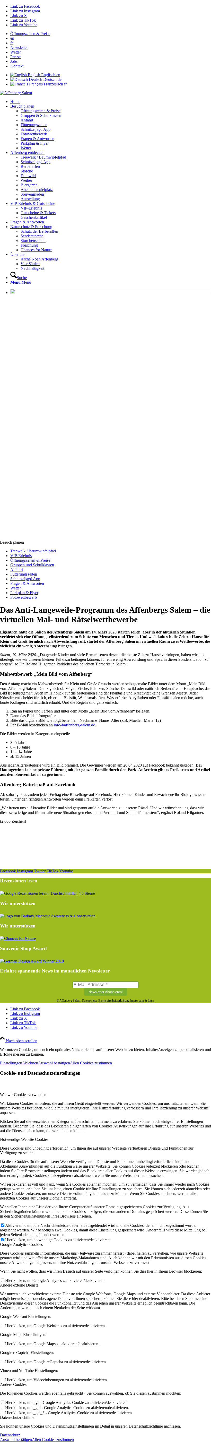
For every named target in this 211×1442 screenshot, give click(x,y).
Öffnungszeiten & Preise (30, 33)
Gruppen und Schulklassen (32, 565)
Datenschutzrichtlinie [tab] (17, 1417)
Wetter (15, 52)
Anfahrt (16, 569)
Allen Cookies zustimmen (91, 1063)
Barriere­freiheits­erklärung (113, 1000)
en (12, 38)
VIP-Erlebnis (21, 555)
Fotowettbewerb (23, 597)
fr (11, 43)
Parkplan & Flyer (24, 592)
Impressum (137, 1000)
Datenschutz (89, 1000)
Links (151, 1000)
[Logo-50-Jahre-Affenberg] (16, 93)
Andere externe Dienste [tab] (19, 1285)
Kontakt (16, 66)
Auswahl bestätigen (54, 1063)
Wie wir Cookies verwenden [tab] (23, 1094)
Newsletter (19, 47)
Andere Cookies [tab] (13, 1384)
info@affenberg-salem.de (74, 725)
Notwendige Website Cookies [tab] (24, 1139)
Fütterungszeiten (23, 574)
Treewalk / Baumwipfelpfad (33, 551)
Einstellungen (11, 1063)
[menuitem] (110, 33)
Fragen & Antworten (27, 583)
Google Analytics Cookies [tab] (21, 1244)
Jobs (13, 61)
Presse (15, 57)
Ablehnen (30, 1063)
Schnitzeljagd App (25, 579)
